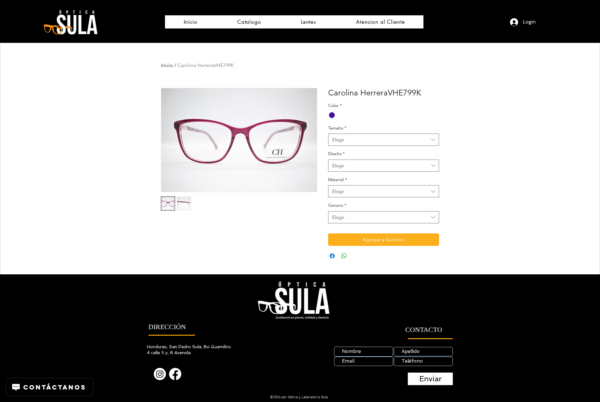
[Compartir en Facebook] (332, 256)
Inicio (167, 65)
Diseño (336, 153)
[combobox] (383, 140)
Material (337, 179)
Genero (337, 205)
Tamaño (337, 128)
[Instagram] (160, 374)
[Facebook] (175, 374)
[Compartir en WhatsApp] (344, 256)
